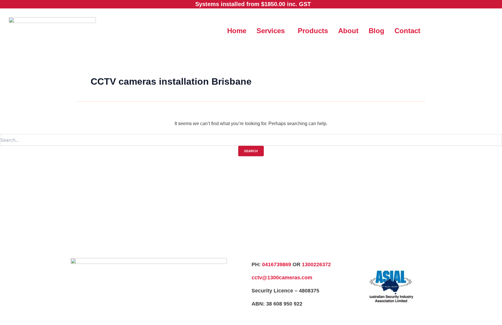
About (348, 31)
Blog (376, 31)
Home (236, 31)
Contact (407, 31)
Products (313, 31)
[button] (272, 31)
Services (271, 31)
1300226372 (316, 264)
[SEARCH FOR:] (251, 140)
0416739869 (276, 264)
